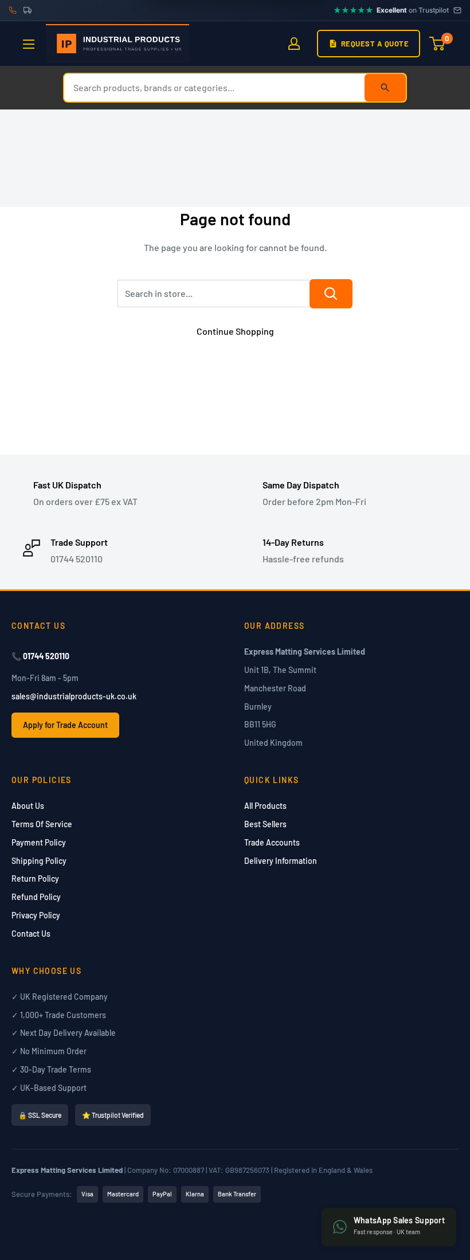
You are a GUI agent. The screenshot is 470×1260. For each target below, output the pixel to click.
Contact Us (30, 933)
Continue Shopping (235, 331)
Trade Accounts (272, 842)
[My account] (294, 43)
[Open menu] (28, 44)
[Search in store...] (331, 293)
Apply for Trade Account (65, 725)
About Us (27, 806)
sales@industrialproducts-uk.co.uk (73, 696)
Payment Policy (38, 842)
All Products (265, 806)
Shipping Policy (38, 861)
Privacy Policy (35, 915)
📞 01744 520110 (40, 656)
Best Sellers (265, 824)
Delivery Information (280, 861)
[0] (437, 43)
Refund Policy (36, 897)
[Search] (385, 87)
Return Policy (35, 878)
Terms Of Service (41, 824)
